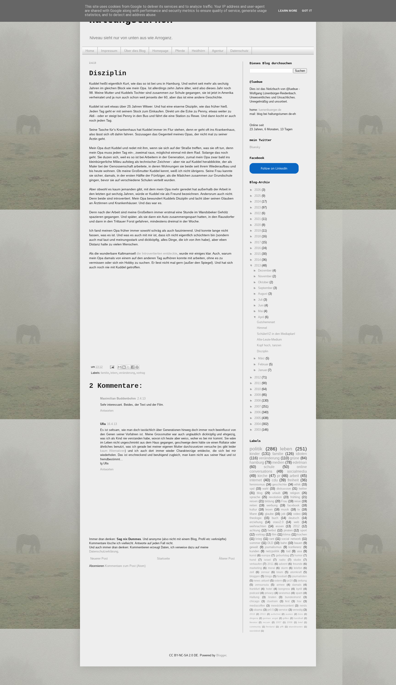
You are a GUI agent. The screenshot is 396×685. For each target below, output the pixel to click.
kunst (253, 555)
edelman (300, 462)
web (296, 522)
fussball (282, 576)
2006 (258, 412)
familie (105, 372)
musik (285, 509)
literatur (253, 622)
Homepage (160, 51)
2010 (258, 389)
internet (256, 480)
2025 (258, 195)
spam (299, 592)
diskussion (284, 488)
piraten (288, 530)
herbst (272, 530)
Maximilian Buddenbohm (118, 398)
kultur (253, 509)
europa (265, 555)
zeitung (302, 580)
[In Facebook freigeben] (132, 367)
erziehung (256, 522)
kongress (284, 588)
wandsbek (255, 631)
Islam (279, 572)
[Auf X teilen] (128, 367)
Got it (307, 10)
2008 (258, 400)
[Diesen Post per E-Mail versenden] (119, 367)
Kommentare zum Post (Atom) (125, 566)
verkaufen (256, 563)
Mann (253, 514)
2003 (258, 429)
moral (271, 567)
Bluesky (255, 147)
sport (303, 530)
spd (252, 488)
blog (259, 493)
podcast (254, 592)
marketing (256, 567)
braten (272, 597)
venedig (298, 609)
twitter (303, 488)
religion (295, 493)
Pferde (180, 51)
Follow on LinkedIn (274, 168)
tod (288, 551)
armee (281, 584)
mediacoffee (257, 605)
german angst (270, 618)
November (265, 276)
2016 (258, 248)
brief (300, 622)
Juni (261, 305)
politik (256, 448)
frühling (295, 497)
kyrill (299, 588)
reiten (253, 505)
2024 (258, 201)
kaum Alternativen (112, 450)
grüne (294, 458)
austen (289, 614)
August (263, 293)
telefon (298, 567)
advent (283, 563)
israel (267, 559)
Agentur (217, 51)
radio (282, 559)
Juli (261, 299)
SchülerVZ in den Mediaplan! (276, 334)
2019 (258, 230)
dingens (254, 618)
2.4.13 (141, 398)
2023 (258, 207)
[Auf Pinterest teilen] (137, 367)
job (283, 514)
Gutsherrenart (266, 322)
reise (297, 501)
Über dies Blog (135, 51)
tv (298, 509)
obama (258, 609)
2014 (258, 259)
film (274, 534)
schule (269, 467)
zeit (252, 572)
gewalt (254, 547)
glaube (269, 514)
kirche (262, 476)
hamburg (257, 462)
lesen (268, 509)
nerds (303, 605)
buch (275, 518)
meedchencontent (282, 605)
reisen (254, 501)
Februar (263, 364)
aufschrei (275, 614)
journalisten (299, 576)
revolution (275, 497)
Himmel (262, 328)
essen (280, 526)
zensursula (262, 584)
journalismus (273, 547)
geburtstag (282, 555)
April (261, 317)
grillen (286, 618)
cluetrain (272, 601)
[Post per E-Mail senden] (112, 366)
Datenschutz (239, 51)
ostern (278, 580)
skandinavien (296, 626)
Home (89, 51)
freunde (297, 563)
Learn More (287, 10)
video (296, 514)
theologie (255, 518)
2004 (258, 424)
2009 (258, 395)
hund (253, 559)
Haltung (254, 597)
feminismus (257, 484)
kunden (254, 551)
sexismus (284, 592)
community (255, 626)
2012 (258, 377)
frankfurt (255, 588)
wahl (265, 488)
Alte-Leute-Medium (269, 339)
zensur (265, 572)
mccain (266, 622)
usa (299, 551)
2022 (258, 213)
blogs (268, 576)
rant (271, 539)
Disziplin (262, 351)
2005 (258, 418)
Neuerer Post (99, 558)
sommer (255, 543)
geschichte (279, 484)
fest (287, 601)
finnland (270, 626)
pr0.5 (270, 609)
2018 (258, 236)
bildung (269, 501)
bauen (298, 543)
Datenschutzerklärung (103, 551)
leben (114, 372)
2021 (258, 219)
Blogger (221, 655)
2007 (258, 406)
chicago (254, 601)
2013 (258, 265)
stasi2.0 (278, 522)
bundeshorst (293, 597)
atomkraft (296, 572)
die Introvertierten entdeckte (157, 253)
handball (298, 618)
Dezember (265, 270)
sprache (255, 497)
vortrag (140, 372)
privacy (269, 592)
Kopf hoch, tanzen (269, 345)
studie (297, 559)
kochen (302, 534)
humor (298, 555)
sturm (284, 567)
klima (286, 534)
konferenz (295, 547)
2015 (258, 253)
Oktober (264, 282)
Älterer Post (227, 558)
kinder (255, 454)
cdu (275, 480)
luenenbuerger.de (270, 109)
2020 (258, 225)
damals (296, 584)
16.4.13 (112, 424)
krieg (259, 539)
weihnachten (258, 526)
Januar (263, 370)
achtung (255, 530)
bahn (283, 543)
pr (278, 476)
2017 (258, 242)
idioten (301, 454)
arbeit (294, 476)
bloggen (255, 576)
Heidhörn (198, 51)
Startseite (163, 558)
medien (278, 462)
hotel (269, 588)
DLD (270, 543)
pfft (281, 626)
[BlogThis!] (124, 367)
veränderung (127, 372)
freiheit (293, 480)
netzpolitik (272, 551)
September (265, 288)
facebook (293, 505)
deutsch (294, 518)
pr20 (290, 580)
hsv (299, 601)
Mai (261, 311)
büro (300, 614)
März (262, 358)
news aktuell (261, 580)
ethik (297, 484)
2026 (258, 189)
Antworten (106, 410)
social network (291, 539)
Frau (284, 501)
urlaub (276, 493)
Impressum (109, 51)
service (283, 609)
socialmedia (297, 471)
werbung (272, 505)
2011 (258, 383)
